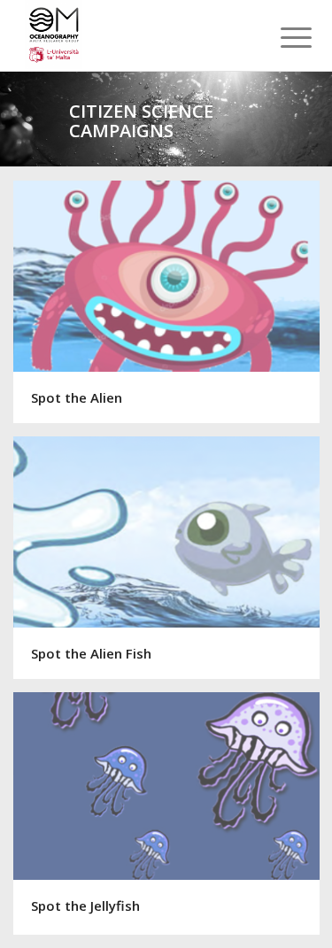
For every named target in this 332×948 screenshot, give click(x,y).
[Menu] (282, 37)
